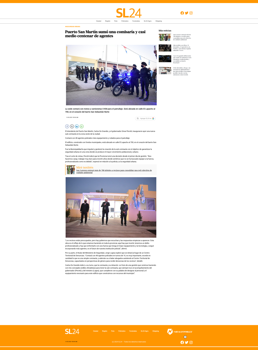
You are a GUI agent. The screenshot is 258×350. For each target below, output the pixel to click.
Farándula (136, 21)
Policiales (124, 21)
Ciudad (98, 21)
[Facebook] (182, 13)
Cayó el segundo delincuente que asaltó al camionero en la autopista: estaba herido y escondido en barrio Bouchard (182, 59)
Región (107, 21)
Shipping (159, 21)
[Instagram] (191, 13)
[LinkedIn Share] (77, 126)
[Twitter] (186, 13)
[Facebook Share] (67, 126)
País (115, 21)
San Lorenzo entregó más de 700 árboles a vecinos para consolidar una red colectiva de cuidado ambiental (114, 171)
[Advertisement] (111, 301)
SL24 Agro (147, 21)
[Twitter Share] (72, 126)
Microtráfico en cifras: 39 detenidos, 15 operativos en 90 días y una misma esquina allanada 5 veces (182, 47)
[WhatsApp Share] (82, 126)
